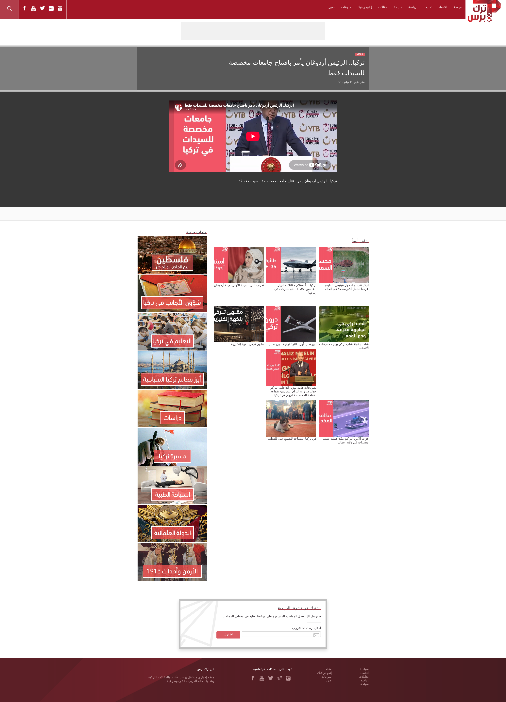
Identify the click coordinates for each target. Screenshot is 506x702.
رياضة (412, 7)
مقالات (382, 7)
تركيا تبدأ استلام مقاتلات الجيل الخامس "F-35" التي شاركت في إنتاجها (295, 288)
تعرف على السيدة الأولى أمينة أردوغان (239, 285)
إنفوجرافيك (365, 7)
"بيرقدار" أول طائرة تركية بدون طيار (292, 344)
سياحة (398, 7)
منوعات (346, 7)
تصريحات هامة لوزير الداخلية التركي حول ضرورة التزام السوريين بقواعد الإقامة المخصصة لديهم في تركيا (293, 391)
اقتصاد (443, 7)
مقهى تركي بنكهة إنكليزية (247, 344)
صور (332, 7)
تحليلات (427, 7)
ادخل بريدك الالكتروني (306, 628)
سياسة (457, 7)
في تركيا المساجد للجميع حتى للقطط (292, 438)
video (360, 54)
